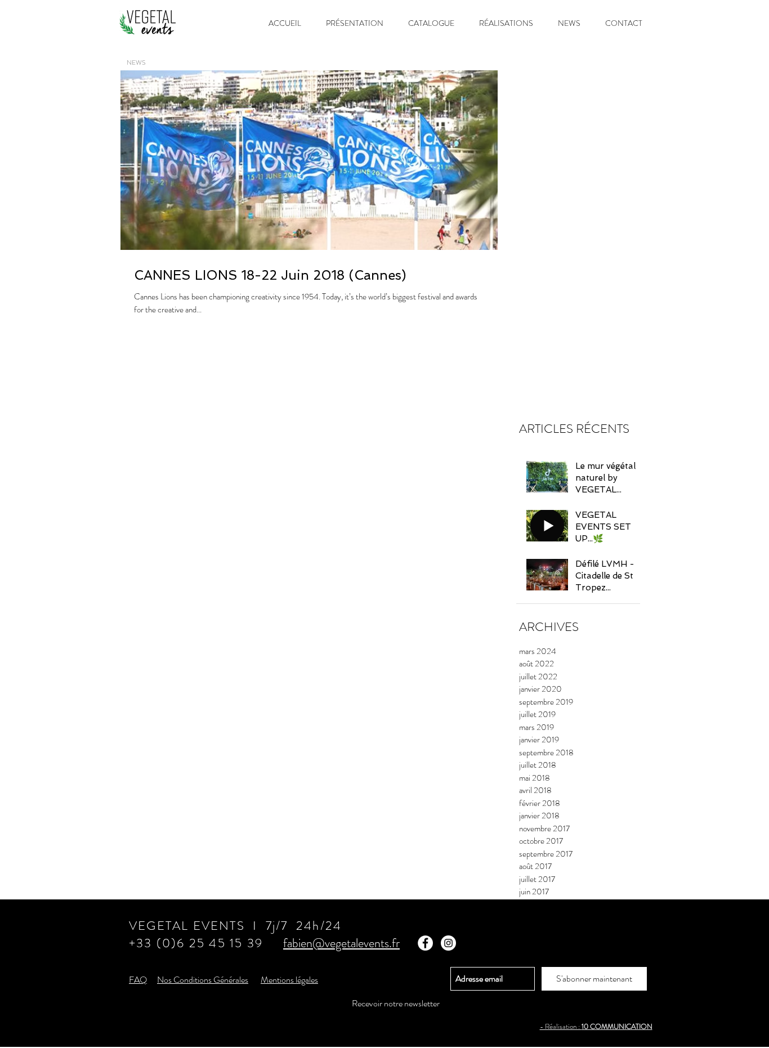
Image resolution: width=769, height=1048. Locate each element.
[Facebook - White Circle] (425, 943)
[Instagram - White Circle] (448, 943)
